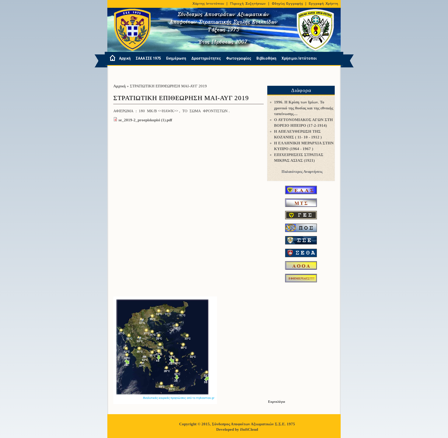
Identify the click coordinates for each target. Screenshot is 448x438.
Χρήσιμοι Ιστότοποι (299, 58)
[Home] (110, 58)
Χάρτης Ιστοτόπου (208, 3)
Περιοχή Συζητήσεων (248, 3)
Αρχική (125, 58)
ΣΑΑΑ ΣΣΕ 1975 (148, 58)
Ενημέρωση (176, 58)
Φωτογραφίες (238, 58)
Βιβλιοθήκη (266, 58)
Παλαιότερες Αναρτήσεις (302, 171)
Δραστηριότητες (206, 58)
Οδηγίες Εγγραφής (287, 3)
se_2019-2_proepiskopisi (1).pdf (145, 120)
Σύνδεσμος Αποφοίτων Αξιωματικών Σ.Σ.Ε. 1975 (253, 424)
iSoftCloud (249, 429)
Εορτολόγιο (276, 402)
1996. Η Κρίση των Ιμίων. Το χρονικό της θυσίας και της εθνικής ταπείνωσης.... (303, 108)
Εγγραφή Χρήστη (323, 3)
